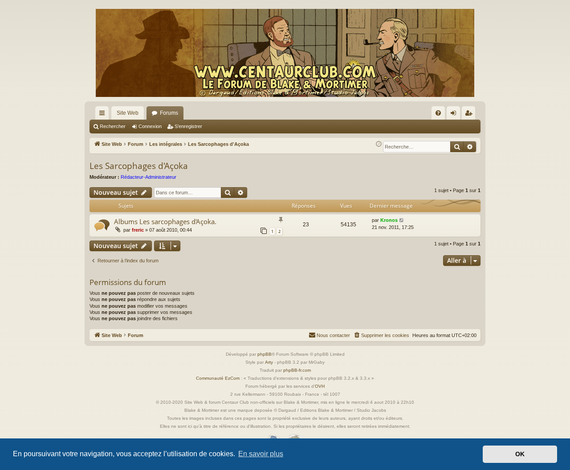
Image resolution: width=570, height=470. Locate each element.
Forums (169, 113)
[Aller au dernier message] (402, 220)
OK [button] (520, 454)
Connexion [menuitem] (455, 115)
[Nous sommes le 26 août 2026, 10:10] (379, 144)
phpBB (264, 354)
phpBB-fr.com (297, 370)
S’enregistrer (188, 126)
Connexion (150, 126)
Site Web (127, 113)
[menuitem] (438, 113)
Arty (269, 362)
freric (138, 230)
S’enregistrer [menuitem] (470, 115)
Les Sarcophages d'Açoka (139, 166)
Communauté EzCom (218, 378)
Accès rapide (104, 115)
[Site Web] (285, 52)
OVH (320, 386)
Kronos (389, 220)
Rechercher (113, 126)
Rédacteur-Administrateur (148, 177)
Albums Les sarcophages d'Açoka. (165, 221)
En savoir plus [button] (260, 454)
